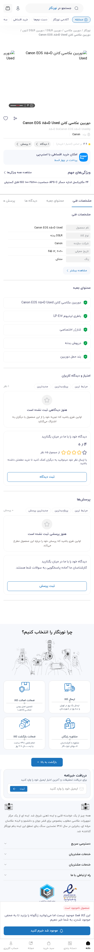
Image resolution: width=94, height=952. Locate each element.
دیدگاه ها (31, 201)
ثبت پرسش (47, 586)
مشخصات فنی (82, 201)
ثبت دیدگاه (47, 477)
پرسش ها (8, 201)
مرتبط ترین (81, 386)
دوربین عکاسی (72, 30)
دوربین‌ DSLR (54, 30)
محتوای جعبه (55, 201)
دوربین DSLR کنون (33, 30)
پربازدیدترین (61, 386)
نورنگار (87, 30)
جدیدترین (42, 386)
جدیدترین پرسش (38, 510)
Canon (76, 134)
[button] (15, 118)
